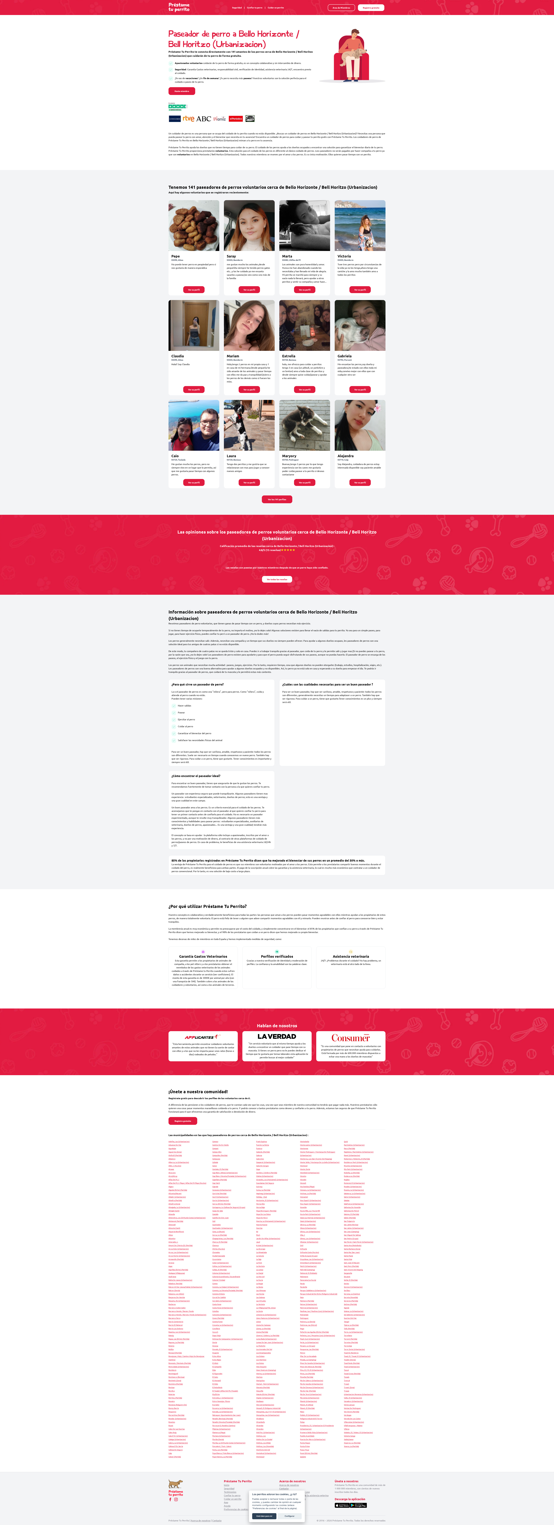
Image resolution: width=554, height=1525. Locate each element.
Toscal (346, 1370)
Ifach (258, 1235)
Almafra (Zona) (174, 1204)
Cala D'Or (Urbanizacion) (178, 1436)
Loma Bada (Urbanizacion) (266, 1339)
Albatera (172, 1159)
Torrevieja (348, 1346)
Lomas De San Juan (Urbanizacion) (269, 1342)
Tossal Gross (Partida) (352, 1373)
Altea (171, 1235)
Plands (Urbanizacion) (308, 1401)
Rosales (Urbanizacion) (353, 1186)
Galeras (259, 1155)
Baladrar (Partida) (175, 1283)
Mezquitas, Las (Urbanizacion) (267, 1415)
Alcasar (171, 1169)
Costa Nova (216, 1304)
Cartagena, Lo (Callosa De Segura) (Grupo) (228, 1207)
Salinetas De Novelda (352, 1207)
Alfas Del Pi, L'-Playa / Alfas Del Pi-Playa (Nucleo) (187, 1183)
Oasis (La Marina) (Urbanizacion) (312, 1217)
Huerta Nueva (261, 1224)
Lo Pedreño (260, 1346)
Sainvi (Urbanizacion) (352, 1197)
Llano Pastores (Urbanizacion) (267, 1318)
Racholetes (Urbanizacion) (354, 1145)
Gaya (258, 1169)
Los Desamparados (263, 1353)
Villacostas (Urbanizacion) (354, 1422)
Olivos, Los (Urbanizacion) (310, 1231)
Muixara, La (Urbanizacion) (310, 1190)
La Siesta (259, 1287)
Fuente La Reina (262, 1145)
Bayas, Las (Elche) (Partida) (179, 1339)
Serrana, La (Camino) (352, 1294)
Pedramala (304, 1314)
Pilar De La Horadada (308, 1356)
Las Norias (260, 1294)
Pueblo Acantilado (307, 1436)
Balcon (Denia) (174, 1290)
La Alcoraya (260, 1249)
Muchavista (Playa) (307, 1186)
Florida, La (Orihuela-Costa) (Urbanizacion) (228, 1443)
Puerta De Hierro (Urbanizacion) (312, 1439)
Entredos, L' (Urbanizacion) (222, 1398)
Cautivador (216, 1224)
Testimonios (230, 1491)
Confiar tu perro (254, 7)
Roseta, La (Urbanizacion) (354, 1190)
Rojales (347, 1179)
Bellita (171, 1349)
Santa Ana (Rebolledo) (352, 1245)
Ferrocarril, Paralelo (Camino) (223, 1425)
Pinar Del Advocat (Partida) (310, 1366)
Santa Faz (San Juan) (352, 1252)
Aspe (170, 1266)
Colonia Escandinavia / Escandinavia (226, 1276)
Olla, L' (302, 1235)
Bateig (171, 1335)
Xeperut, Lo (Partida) (352, 1443)
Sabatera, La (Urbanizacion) (354, 1193)
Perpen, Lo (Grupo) (307, 1346)
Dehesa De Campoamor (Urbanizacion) (227, 1339)
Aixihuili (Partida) (175, 1155)
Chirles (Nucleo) (218, 1249)
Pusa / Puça (304, 1450)
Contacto (284, 1488)
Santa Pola (348, 1259)
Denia (214, 1342)
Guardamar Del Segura (265, 1183)
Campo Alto (216, 1152)
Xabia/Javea (348, 1439)
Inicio (226, 1484)
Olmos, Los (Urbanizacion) (310, 1238)
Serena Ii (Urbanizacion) (353, 1287)
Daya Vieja (216, 1335)
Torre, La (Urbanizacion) (353, 1332)
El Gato (215, 1377)
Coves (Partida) (218, 1318)
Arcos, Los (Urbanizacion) (178, 1252)
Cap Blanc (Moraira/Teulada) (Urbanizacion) (229, 1176)
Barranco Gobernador (177, 1308)
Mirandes (259, 1429)
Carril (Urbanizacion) (220, 1197)
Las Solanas (260, 1297)
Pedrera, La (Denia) (307, 1321)
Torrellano (348, 1335)
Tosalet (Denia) (350, 1359)
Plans (302, 1411)
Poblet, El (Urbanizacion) (309, 1415)
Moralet (303, 1179)
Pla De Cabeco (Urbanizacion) (311, 1380)
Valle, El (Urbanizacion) (353, 1398)
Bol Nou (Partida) (175, 1398)
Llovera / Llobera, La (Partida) (267, 1335)
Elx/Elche (216, 1394)
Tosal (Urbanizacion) (352, 1366)
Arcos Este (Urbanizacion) (179, 1249)
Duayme (215, 1353)
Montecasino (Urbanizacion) (311, 1145)
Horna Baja (260, 1207)
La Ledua (259, 1269)
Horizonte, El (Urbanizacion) (267, 1200)
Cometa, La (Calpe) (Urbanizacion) (225, 1287)
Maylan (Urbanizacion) (265, 1398)
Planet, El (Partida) (307, 1408)
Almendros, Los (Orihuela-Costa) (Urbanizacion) (187, 1217)
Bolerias (172, 1394)
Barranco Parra (174, 1318)
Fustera (259, 1148)
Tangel (346, 1321)
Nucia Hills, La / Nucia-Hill (310, 1211)
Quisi (346, 1141)
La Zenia (259, 1311)
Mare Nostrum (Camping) (266, 1370)
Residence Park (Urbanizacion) (356, 1162)
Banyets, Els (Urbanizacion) (179, 1301)
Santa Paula (348, 1256)
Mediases (259, 1401)
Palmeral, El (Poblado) (308, 1273)
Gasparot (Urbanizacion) (265, 1162)
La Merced (260, 1276)
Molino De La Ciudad (264, 1439)
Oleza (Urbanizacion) (308, 1228)
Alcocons (172, 1172)
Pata (302, 1297)
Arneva (171, 1262)
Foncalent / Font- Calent (221, 1446)
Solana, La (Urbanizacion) (353, 1311)
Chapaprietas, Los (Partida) (222, 1238)
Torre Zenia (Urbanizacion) (354, 1349)
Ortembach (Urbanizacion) (310, 1262)
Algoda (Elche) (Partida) (178, 1190)
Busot (171, 1425)
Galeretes (260, 1159)
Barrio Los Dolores (176, 1328)
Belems (171, 1346)
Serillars (347, 1290)
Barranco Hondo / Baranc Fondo (181, 1311)
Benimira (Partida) (176, 1384)
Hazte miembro (182, 91)
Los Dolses (260, 1356)
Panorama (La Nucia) (308, 1280)
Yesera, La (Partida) (351, 1446)
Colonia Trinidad (218, 1280)
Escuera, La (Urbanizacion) (222, 1408)
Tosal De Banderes (351, 1353)
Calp (170, 1453)
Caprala (215, 1186)
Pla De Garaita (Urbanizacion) (311, 1384)
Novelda (303, 1207)
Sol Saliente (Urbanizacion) (354, 1314)
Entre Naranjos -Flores (221, 1401)
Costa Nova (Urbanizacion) (222, 1308)
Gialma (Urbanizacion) (264, 1176)
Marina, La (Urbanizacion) (266, 1373)
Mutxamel (304, 1197)
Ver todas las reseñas (277, 579)
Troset (346, 1384)
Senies (346, 1283)
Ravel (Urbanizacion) (352, 1155)
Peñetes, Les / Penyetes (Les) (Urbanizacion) (317, 1335)
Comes (215, 1283)
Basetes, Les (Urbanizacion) (179, 1332)
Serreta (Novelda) (351, 1297)
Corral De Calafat (219, 1297)
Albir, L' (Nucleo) (175, 1165)
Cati (213, 1221)
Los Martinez (261, 1359)
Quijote (303, 1456)
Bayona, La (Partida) (176, 1342)
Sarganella (348, 1273)
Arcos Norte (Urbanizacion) (179, 1256)
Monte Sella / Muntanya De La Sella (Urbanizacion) (319, 1162)
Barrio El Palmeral (176, 1325)
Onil (301, 1245)
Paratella (303, 1287)
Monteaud (260, 1456)
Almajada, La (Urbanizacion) (179, 1207)
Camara (215, 1141)
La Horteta (260, 1266)
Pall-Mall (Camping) (307, 1269)
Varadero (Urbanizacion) (353, 1401)
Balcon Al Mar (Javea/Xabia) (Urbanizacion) (185, 1287)
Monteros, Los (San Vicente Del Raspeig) (316, 1159)
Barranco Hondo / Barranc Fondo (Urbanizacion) (187, 1314)
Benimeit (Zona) (175, 1380)
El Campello (216, 1366)
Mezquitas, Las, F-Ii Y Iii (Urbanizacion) (271, 1411)
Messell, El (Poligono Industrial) (268, 1408)
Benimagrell (173, 1373)
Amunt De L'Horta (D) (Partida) (181, 1245)
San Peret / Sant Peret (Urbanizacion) (358, 1242)
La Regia (259, 1283)
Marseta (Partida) (263, 1387)
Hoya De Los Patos (263, 1214)
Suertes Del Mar (350, 1318)
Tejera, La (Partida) (351, 1325)
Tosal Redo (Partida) (352, 1363)
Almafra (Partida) (175, 1200)
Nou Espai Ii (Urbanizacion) (310, 1200)
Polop (302, 1422)
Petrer (302, 1353)
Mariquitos (260, 1380)
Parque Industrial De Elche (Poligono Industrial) (318, 1294)
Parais (302, 1283)
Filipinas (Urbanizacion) (221, 1429)
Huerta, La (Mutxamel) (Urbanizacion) (271, 1221)
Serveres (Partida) (351, 1301)
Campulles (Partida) (220, 1155)
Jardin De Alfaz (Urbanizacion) (268, 1238)
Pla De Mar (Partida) (308, 1391)
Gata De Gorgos (262, 1165)
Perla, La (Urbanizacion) (309, 1342)
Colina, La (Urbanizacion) (222, 1266)
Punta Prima (305, 1446)
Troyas (346, 1391)
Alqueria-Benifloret (176, 1231)
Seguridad (237, 7)
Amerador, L (173, 1242)
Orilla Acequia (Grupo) (309, 1256)
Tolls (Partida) (349, 1328)
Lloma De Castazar (263, 1325)
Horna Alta (260, 1204)
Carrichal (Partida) (219, 1193)
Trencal (347, 1380)
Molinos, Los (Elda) (263, 1443)
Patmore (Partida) (307, 1301)
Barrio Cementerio (176, 1321)
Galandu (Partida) (263, 1152)
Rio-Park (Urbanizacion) (353, 1169)
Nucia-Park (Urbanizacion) (310, 1214)
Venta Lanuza (349, 1404)
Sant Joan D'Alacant (352, 1262)
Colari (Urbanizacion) (220, 1262)
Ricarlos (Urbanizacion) (353, 1165)
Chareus (215, 1245)
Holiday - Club (261, 1197)
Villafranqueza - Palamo (353, 1425)
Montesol (303, 1165)
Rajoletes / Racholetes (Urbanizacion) (359, 1152)
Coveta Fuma (217, 1321)
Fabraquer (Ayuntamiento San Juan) (226, 1415)
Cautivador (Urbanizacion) (222, 1228)
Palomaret (304, 1276)
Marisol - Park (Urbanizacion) (267, 1384)
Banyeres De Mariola (177, 1297)
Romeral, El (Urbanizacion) (354, 1183)
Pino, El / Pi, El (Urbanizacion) (311, 1370)
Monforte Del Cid (263, 1450)
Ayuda (227, 1505)
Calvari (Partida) (175, 1456)
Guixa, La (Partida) (263, 1190)
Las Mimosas (261, 1290)
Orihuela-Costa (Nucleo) (309, 1252)
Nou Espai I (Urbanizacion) (310, 1204)
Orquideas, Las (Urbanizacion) (311, 1259)
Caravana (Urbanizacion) (221, 1190)
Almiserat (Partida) (176, 1221)
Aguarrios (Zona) (175, 1152)
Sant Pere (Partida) (351, 1266)
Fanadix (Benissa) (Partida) (222, 1418)
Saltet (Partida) (350, 1217)
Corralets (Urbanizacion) (221, 1301)
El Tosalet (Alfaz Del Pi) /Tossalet (225, 1391)
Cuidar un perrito (276, 7)
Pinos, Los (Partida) (307, 1373)
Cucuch (215, 1332)
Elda (214, 1370)
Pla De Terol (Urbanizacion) (310, 1394)
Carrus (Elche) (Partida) (221, 1204)
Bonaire (172, 1401)
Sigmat (346, 1308)
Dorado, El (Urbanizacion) (222, 1349)
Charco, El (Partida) (219, 1242)
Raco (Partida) (349, 1148)
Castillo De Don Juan (220, 1217)
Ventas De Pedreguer (352, 1408)
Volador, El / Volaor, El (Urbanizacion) (358, 1432)
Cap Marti (216, 1183)
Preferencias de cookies (236, 1509)
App (226, 1502)
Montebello (304, 1141)
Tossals (346, 1377)
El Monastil (216, 1380)
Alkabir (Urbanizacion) (177, 1197)
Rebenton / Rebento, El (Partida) (357, 1159)
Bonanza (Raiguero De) (178, 1404)
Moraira (303, 1176)
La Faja (258, 1259)
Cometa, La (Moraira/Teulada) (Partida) (227, 1290)
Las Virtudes (261, 1301)
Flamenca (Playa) (218, 1432)
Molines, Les (261, 1436)
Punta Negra (305, 1443)
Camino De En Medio (220, 1145)
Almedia (172, 1214)
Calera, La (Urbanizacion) (178, 1443)
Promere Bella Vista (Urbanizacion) (313, 1432)
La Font (259, 1262)
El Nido (215, 1384)
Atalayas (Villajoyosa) (177, 1273)
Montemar (304, 1148)
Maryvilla (259, 1391)
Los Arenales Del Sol (264, 1349)
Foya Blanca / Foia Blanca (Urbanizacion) (228, 1453)
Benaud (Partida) (175, 1353)
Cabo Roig (172, 1432)
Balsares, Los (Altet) (176, 1294)
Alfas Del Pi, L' (174, 1179)
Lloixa (258, 1321)
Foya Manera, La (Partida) (222, 1456)
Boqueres (172, 1411)
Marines (259, 1377)
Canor (214, 1165)
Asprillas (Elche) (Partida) (178, 1269)
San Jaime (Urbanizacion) (354, 1228)
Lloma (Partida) (262, 1332)
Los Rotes (260, 1363)
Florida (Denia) (218, 1439)
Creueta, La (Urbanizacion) (222, 1325)
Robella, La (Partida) (352, 1172)
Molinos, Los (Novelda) (265, 1446)
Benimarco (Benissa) (177, 1377)
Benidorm (172, 1370)
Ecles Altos (216, 1356)
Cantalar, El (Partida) (220, 1169)
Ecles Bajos (216, 1359)
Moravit (303, 1183)
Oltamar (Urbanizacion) (309, 1242)
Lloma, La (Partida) (263, 1328)
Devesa (215, 1346)
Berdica (172, 1391)
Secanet (347, 1276)
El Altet (215, 1363)
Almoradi (172, 1224)
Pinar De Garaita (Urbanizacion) (312, 1363)
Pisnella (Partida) (306, 1377)
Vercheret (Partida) (351, 1411)
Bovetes (172, 1422)
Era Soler (215, 1404)
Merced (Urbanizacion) (265, 1404)
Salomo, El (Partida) (351, 1214)
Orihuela (303, 1249)
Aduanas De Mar (175, 1145)
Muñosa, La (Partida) (308, 1193)
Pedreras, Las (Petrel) (308, 1325)
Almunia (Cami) (174, 1228)
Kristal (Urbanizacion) (264, 1245)
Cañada (215, 1162)
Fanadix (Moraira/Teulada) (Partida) (226, 1422)
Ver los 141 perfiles (277, 499)
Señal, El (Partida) (351, 1280)
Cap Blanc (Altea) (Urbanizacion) (225, 1172)
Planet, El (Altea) (306, 1404)
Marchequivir (261, 1366)
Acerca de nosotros (289, 1484)
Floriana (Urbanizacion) (221, 1436)
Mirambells (260, 1422)
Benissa (171, 1387)
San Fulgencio (349, 1221)
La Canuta (260, 1256)
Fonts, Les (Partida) (219, 1450)
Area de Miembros (341, 7)
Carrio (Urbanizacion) (220, 1200)
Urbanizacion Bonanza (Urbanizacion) (358, 1394)
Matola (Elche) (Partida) (265, 1394)
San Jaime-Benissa (351, 1224)
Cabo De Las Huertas (177, 1429)
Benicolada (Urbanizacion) (179, 1366)
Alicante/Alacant (175, 1193)
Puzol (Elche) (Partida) (309, 1453)
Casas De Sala (217, 1211)
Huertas (259, 1228)
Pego (302, 1328)
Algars (171, 1186)
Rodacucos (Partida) (352, 1176)
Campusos (216, 1159)
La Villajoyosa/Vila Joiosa (266, 1308)
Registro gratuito (371, 7)
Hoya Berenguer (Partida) (266, 1211)
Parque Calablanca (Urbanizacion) (313, 1290)
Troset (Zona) (349, 1387)
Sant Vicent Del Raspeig (353, 1269)
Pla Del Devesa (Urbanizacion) (312, 1387)
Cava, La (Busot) (218, 1231)
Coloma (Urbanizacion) (221, 1273)
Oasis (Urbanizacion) (308, 1221)
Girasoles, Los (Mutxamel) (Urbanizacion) (272, 1179)
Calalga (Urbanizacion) (177, 1439)
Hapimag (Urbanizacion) (265, 1193)
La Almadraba (261, 1252)
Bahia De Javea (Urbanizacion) (180, 1280)
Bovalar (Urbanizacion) (177, 1418)
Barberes (172, 1304)
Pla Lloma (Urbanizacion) (309, 1398)
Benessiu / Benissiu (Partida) (180, 1363)
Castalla (215, 1214)
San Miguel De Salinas (352, 1235)
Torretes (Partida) (351, 1342)
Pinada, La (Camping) (308, 1359)
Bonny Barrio (174, 1408)
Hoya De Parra (261, 1217)
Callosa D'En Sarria (176, 1446)
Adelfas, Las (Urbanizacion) (179, 1141)
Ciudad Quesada (218, 1256)
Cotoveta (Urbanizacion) (221, 1314)
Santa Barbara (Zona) (352, 1249)
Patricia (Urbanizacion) (309, 1308)
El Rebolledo (217, 1387)
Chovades (216, 1252)
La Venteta (260, 1304)
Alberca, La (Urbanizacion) (179, 1162)
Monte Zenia (305, 1169)
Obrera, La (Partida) (308, 1224)
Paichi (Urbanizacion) (308, 1266)
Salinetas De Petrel (351, 1211)
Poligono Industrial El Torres (311, 1418)
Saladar (347, 1200)
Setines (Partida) (350, 1304)
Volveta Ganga (349, 1436)
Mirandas (259, 1425)
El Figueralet (217, 1373)
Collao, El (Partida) (219, 1269)
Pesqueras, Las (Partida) (309, 1349)
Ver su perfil (194, 289)
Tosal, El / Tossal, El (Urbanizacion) (357, 1356)
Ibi (257, 1231)
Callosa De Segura (176, 1450)
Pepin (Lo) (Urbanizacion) (310, 1339)
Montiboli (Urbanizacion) (309, 1172)
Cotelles (215, 1311)
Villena (346, 1429)
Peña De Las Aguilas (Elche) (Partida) (314, 1332)
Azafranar (172, 1276)
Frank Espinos (261, 1141)
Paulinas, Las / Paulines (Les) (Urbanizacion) (317, 1311)
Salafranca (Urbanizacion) (354, 1204)
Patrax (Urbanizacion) (308, 1304)
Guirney (259, 1186)
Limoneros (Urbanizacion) (266, 1314)
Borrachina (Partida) (176, 1415)
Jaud (258, 1242)
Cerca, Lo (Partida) (219, 1235)
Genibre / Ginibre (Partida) (266, 1172)
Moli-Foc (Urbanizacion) (265, 1432)
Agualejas (172, 1148)
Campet (215, 1148)
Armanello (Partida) (176, 1259)
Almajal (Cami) (174, 1211)
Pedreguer (304, 1318)
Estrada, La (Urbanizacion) (222, 1411)
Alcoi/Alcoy (173, 1176)
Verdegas (347, 1415)
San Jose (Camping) (351, 1231)
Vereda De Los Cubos (352, 1418)
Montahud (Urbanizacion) (266, 1453)
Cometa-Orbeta (218, 1294)
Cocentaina (216, 1259)
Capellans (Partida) (219, 1179)
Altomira (172, 1238)
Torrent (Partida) (350, 1339)
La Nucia (259, 1280)
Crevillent (216, 1328)
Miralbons (260, 1418)
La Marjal (259, 1273)
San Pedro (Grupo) (351, 1238)
